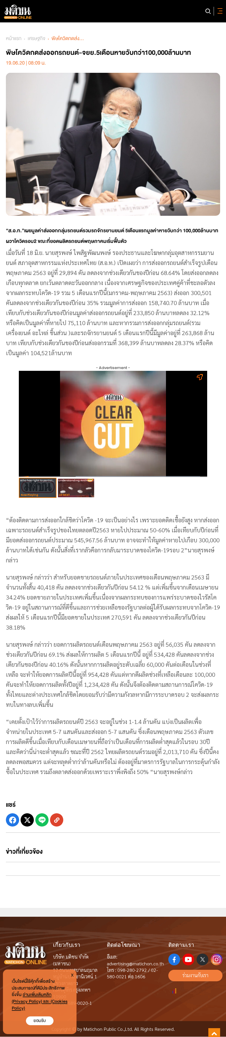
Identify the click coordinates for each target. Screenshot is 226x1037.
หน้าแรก (13, 38)
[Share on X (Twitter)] (27, 820)
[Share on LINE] (42, 820)
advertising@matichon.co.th (135, 963)
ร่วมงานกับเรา (195, 975)
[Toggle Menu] (218, 11)
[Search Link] (208, 11)
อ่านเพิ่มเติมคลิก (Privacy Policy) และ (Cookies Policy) (39, 1001)
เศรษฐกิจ (36, 38)
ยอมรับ (40, 1020)
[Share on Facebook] (12, 820)
